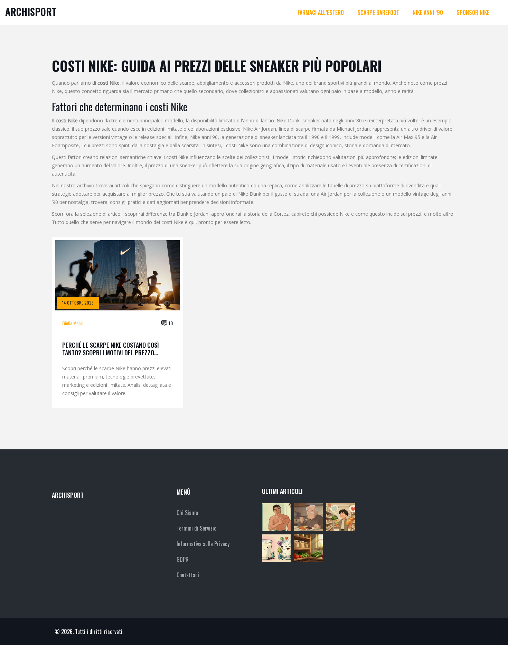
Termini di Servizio (196, 528)
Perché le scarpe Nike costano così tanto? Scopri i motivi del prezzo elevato (110, 349)
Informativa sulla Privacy (203, 544)
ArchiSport (31, 11)
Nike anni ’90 (428, 12)
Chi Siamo (187, 512)
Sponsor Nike (473, 12)
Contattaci (188, 575)
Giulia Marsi (72, 323)
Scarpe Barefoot (378, 12)
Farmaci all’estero (321, 12)
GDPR (183, 559)
